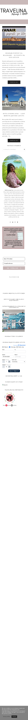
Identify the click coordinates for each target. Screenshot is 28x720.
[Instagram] (13, 222)
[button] (14, 2)
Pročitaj (14, 82)
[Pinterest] (15, 222)
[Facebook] (10, 222)
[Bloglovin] (18, 222)
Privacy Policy (6, 716)
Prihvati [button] (14, 716)
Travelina (14, 12)
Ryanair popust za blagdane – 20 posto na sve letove (14, 55)
